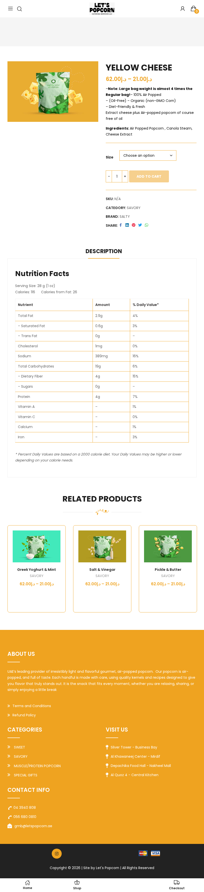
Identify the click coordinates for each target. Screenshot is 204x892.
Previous (14, 569)
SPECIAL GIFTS (25, 775)
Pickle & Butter (168, 569)
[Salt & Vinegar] (102, 546)
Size (109, 157)
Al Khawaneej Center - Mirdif (135, 756)
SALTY (125, 216)
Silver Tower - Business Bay (134, 747)
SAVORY (134, 207)
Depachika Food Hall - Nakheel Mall (141, 765)
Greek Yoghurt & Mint (36, 569)
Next (190, 569)
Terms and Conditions (31, 705)
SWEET (19, 747)
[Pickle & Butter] (168, 546)
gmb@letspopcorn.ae (33, 825)
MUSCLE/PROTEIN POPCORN (37, 765)
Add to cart (149, 176)
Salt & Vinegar (102, 569)
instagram (57, 854)
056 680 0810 (24, 816)
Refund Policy (24, 715)
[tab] (103, 252)
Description (104, 251)
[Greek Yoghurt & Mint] (36, 546)
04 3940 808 (24, 807)
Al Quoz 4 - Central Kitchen (134, 774)
